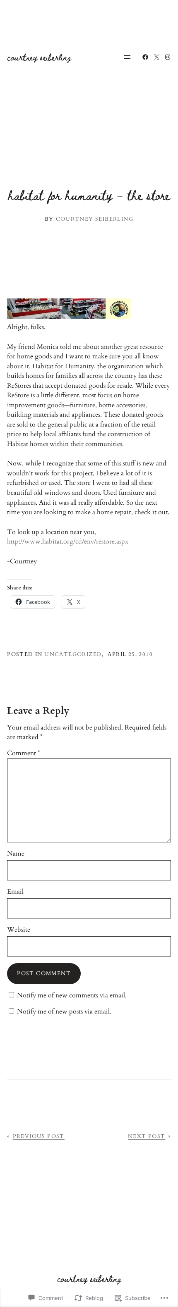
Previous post (39, 1136)
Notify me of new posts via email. (64, 1011)
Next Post (147, 1136)
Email (15, 891)
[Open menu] (127, 57)
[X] (156, 57)
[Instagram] (167, 57)
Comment (23, 753)
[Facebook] (145, 57)
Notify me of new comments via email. (72, 995)
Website (18, 929)
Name (15, 853)
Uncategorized (73, 654)
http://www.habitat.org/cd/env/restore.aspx (67, 541)
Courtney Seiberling (39, 57)
